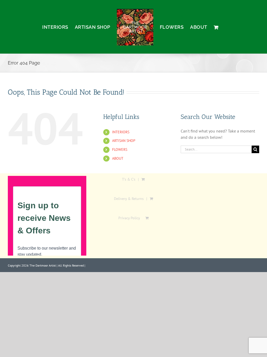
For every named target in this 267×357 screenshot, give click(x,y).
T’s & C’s (128, 179)
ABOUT (117, 158)
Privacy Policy (129, 218)
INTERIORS (120, 132)
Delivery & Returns (129, 198)
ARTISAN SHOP (123, 140)
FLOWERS (119, 149)
